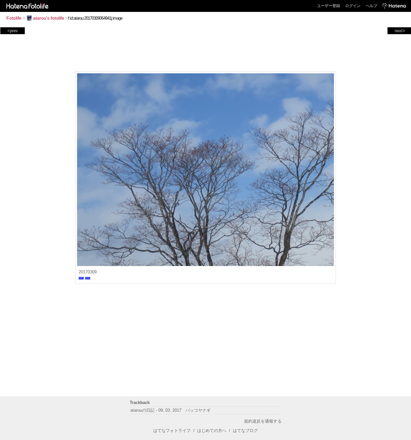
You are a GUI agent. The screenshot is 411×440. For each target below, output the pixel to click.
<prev (12, 30)
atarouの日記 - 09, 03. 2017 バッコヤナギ (170, 410)
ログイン (353, 6)
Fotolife (14, 18)
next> (400, 30)
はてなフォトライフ (172, 430)
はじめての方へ (211, 430)
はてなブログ (245, 430)
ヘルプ (371, 6)
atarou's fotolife (48, 18)
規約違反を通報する (263, 421)
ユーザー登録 (328, 6)
